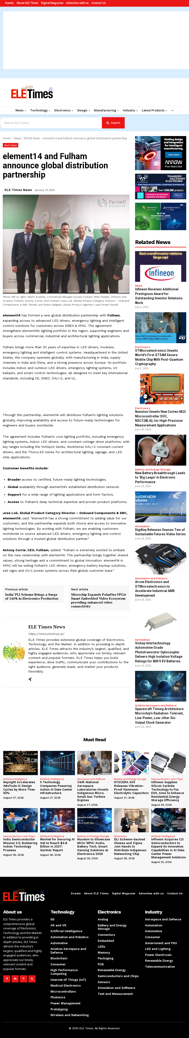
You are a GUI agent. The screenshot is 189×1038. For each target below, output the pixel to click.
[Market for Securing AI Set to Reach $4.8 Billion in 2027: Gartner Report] (57, 820)
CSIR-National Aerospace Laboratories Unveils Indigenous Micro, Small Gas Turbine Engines (92, 791)
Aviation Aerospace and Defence (156, 705)
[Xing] (30, 678)
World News (32, 138)
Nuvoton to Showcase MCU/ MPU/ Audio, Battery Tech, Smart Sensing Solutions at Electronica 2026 (93, 846)
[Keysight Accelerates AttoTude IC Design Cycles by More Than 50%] (20, 763)
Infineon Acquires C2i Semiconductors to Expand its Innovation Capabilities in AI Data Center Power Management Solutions (168, 848)
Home (7, 138)
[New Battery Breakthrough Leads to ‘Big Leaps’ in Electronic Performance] (160, 450)
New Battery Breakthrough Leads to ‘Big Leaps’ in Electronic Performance (160, 477)
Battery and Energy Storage (153, 469)
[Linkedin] (15, 978)
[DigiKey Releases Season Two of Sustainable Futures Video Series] (160, 506)
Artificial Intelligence (15, 779)
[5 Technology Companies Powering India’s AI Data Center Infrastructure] (57, 763)
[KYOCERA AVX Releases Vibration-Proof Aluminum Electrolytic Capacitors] (131, 763)
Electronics (142, 347)
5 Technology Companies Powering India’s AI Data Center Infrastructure (56, 787)
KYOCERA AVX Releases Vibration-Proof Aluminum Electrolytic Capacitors (131, 787)
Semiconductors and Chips (167, 779)
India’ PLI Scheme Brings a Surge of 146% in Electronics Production (31, 597)
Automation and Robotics (151, 578)
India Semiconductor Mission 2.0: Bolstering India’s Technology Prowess (20, 845)
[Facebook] (6, 978)
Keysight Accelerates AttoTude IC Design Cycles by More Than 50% (19, 787)
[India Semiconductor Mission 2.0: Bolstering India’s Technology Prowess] (20, 820)
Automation (142, 526)
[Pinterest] (23, 978)
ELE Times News (18, 190)
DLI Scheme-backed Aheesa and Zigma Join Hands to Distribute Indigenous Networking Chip (130, 846)
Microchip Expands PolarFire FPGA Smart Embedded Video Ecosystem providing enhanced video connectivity (98, 600)
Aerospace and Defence (91, 779)
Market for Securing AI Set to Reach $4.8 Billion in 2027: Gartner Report (57, 845)
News (17, 138)
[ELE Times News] (14, 652)
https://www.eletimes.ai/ (46, 634)
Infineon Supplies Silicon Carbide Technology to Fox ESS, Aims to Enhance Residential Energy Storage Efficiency (167, 791)
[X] (31, 978)
